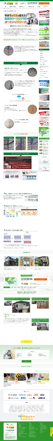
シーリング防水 (42, 62)
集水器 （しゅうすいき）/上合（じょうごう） (14, 409)
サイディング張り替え (43, 73)
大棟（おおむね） (28, 410)
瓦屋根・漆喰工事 (42, 64)
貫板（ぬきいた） (42, 409)
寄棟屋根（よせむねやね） (14, 410)
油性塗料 (43, 405)
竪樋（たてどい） (20, 411)
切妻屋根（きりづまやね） (22, 410)
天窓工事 (41, 69)
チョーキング (14, 405)
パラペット (25, 411)
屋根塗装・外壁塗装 (13, 6)
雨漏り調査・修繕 (31, 6)
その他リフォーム (42, 75)
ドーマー (44, 410)
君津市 (22, 287)
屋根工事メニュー (22, 6)
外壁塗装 (41, 51)
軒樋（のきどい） (15, 411)
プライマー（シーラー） (24, 405)
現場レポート (38, 371)
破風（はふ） (37, 409)
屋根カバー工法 (42, 59)
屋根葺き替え (42, 57)
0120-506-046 (27, 279)
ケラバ (9, 410)
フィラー (18, 405)
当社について (46, 6)
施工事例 (39, 6)
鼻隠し (11, 411)
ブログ (48, 371)
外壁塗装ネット (6, 386)
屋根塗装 (41, 53)
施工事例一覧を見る (27, 341)
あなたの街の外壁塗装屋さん (8, 385)
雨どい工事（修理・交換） (44, 71)
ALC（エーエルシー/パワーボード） (36, 405)
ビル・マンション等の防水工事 (43, 78)
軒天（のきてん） (33, 409)
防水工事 (41, 55)
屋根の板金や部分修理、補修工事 (43, 67)
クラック (11, 405)
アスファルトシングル (33, 411)
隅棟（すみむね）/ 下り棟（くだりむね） (37, 410)
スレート (38, 411)
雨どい (22, 409)
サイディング (29, 405)
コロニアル (41, 411)
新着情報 (43, 371)
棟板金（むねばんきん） (27, 409)
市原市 (15, 287)
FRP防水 (28, 411)
